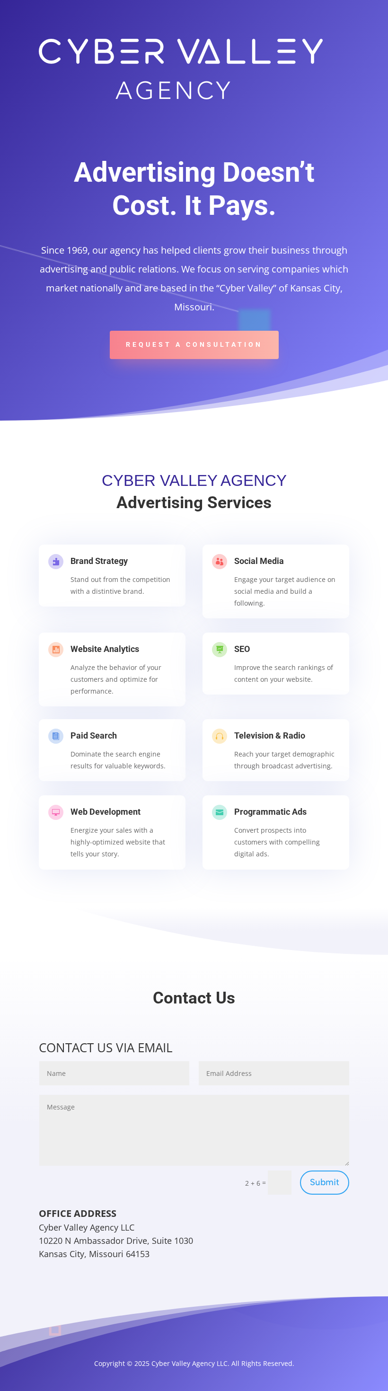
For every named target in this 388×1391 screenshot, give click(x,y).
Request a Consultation (194, 344)
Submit (324, 1182)
